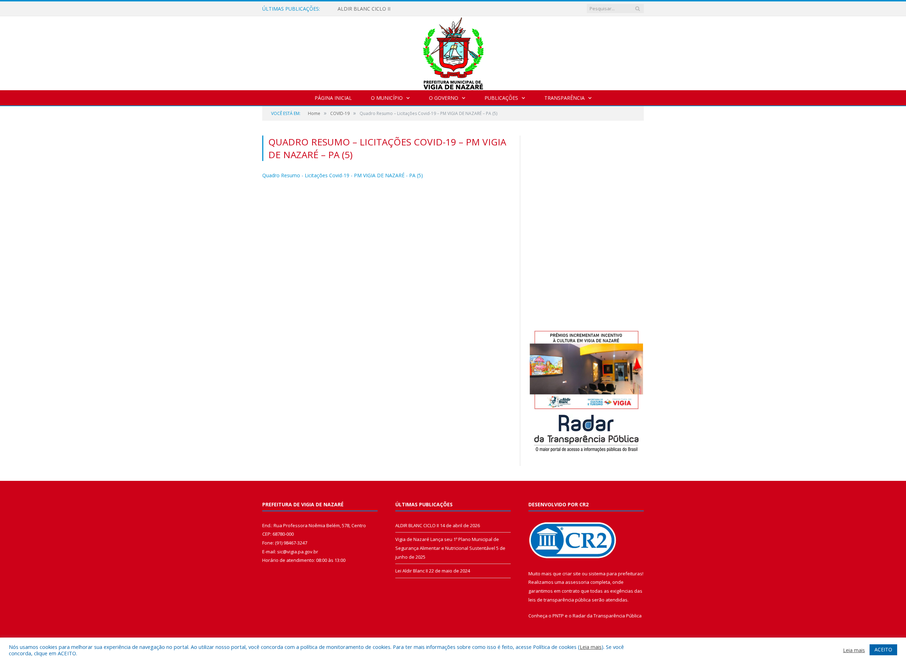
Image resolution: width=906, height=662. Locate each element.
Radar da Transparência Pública (607, 615)
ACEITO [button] (883, 649)
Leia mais (591, 646)
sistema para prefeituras (615, 573)
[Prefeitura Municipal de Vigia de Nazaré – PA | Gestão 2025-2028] (453, 51)
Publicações (501, 97)
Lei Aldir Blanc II (411, 571)
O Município (387, 97)
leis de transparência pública (559, 600)
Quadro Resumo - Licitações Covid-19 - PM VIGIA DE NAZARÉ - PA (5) (342, 175)
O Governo (443, 97)
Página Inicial (333, 97)
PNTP (558, 615)
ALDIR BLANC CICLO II (364, 9)
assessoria (577, 582)
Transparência (564, 97)
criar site (571, 573)
